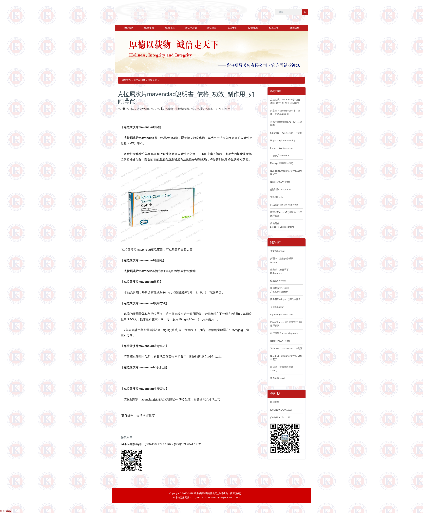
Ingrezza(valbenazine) (281, 148)
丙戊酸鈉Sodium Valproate (284, 204)
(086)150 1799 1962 (281, 409)
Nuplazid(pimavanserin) (282, 140)
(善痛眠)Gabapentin (280, 189)
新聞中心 (232, 28)
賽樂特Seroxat (277, 251)
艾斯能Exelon (277, 197)
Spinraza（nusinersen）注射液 (286, 132)
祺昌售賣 (149, 28)
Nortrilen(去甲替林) (280, 182)
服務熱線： (276, 402)
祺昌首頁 (126, 80)
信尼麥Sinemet (278, 280)
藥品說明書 (191, 28)
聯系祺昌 (294, 28)
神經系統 (152, 80)
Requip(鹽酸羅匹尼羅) (281, 163)
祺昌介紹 (170, 28)
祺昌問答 (274, 28)
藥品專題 (211, 28)
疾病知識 (253, 28)
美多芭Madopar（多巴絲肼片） (286, 299)
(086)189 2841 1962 (281, 417)
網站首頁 (129, 28)
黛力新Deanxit (277, 378)
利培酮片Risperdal (279, 155)
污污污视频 (6, 511)
